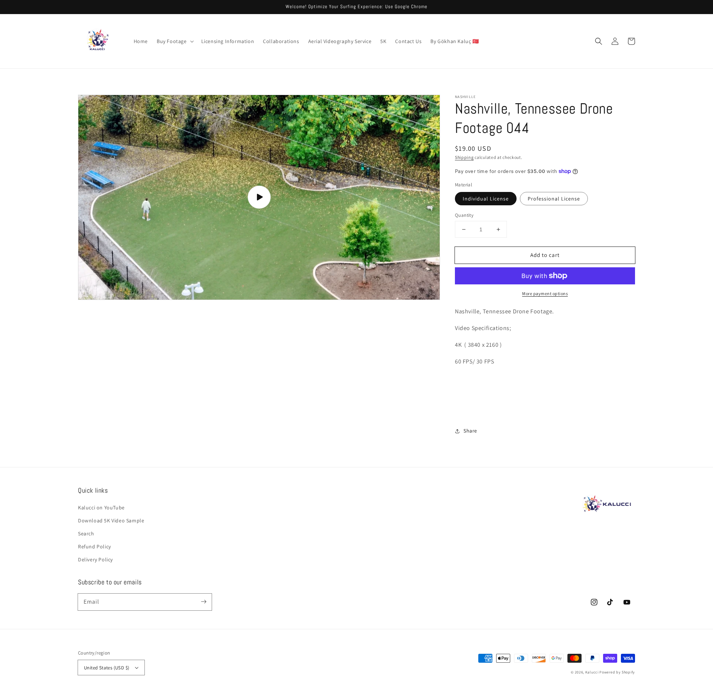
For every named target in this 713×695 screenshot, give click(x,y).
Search (86, 533)
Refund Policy (94, 546)
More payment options (545, 293)
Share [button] (470, 430)
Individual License (486, 198)
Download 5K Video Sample (111, 520)
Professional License (554, 198)
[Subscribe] (203, 602)
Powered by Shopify (617, 672)
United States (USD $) (106, 668)
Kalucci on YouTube (101, 507)
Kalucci (592, 672)
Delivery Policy (95, 559)
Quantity (464, 215)
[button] (174, 41)
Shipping (464, 157)
